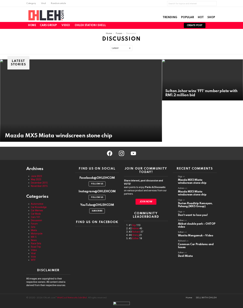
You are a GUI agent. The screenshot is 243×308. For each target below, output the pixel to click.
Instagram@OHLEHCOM (97, 191)
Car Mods (36, 213)
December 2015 (39, 182)
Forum (34, 223)
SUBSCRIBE (97, 211)
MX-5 (34, 237)
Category (31, 3)
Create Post (194, 25)
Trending (170, 17)
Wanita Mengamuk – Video (195, 235)
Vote (33, 256)
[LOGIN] (215, 25)
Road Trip (36, 246)
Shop (211, 17)
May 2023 (36, 179)
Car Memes (37, 210)
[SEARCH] (177, 25)
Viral (43, 3)
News (34, 240)
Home (32, 25)
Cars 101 (35, 217)
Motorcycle (36, 233)
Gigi (134, 225)
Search (213, 4)
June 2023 (36, 176)
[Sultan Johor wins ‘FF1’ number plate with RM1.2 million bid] (202, 80)
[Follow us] (173, 25)
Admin (135, 228)
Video (65, 25)
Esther (135, 238)
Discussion (36, 220)
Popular (187, 17)
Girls (33, 227)
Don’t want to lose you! (193, 215)
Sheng (135, 235)
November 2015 (39, 186)
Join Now (146, 202)
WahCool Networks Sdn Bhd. (72, 298)
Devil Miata (185, 256)
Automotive (37, 204)
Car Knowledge (39, 207)
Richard (136, 231)
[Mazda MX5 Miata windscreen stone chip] (81, 100)
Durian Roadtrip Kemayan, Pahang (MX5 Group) (195, 205)
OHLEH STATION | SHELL (90, 25)
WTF (33, 260)
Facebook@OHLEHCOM (97, 177)
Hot (201, 17)
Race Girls (36, 243)
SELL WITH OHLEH (206, 298)
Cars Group (48, 25)
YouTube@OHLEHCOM (97, 204)
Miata (34, 230)
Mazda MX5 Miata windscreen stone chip (192, 181)
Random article (58, 3)
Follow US (97, 184)
